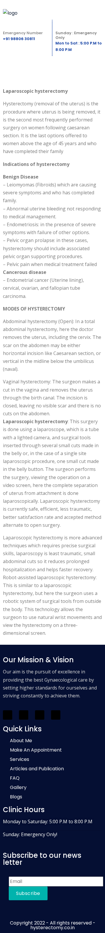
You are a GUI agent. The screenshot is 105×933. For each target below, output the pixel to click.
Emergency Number (23, 33)
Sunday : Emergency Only (76, 35)
